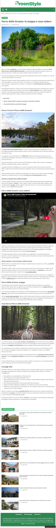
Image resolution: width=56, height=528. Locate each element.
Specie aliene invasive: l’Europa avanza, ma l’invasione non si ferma (35, 500)
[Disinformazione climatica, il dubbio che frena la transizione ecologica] (10, 455)
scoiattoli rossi (10, 278)
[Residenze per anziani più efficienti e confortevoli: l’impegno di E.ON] (10, 442)
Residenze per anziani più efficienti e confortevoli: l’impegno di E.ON (35, 437)
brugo (13, 185)
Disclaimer (19, 514)
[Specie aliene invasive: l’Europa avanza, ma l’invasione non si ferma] (10, 505)
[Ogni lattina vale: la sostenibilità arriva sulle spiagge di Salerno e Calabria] (10, 467)
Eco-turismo (4, 18)
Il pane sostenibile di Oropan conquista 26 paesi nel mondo (33, 488)
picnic (12, 393)
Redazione (37, 514)
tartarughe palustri (31, 272)
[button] (53, 9)
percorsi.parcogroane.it (12, 296)
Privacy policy (28, 514)
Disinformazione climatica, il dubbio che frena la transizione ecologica (35, 450)
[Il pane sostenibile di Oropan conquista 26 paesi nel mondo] (10, 492)
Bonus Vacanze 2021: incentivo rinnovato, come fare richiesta (22, 101)
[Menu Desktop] (3, 9)
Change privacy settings (50, 526)
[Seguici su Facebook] (6, 9)
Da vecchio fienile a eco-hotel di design (15, 104)
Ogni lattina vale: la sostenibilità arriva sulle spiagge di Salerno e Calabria (36, 462)
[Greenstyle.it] (28, 3)
